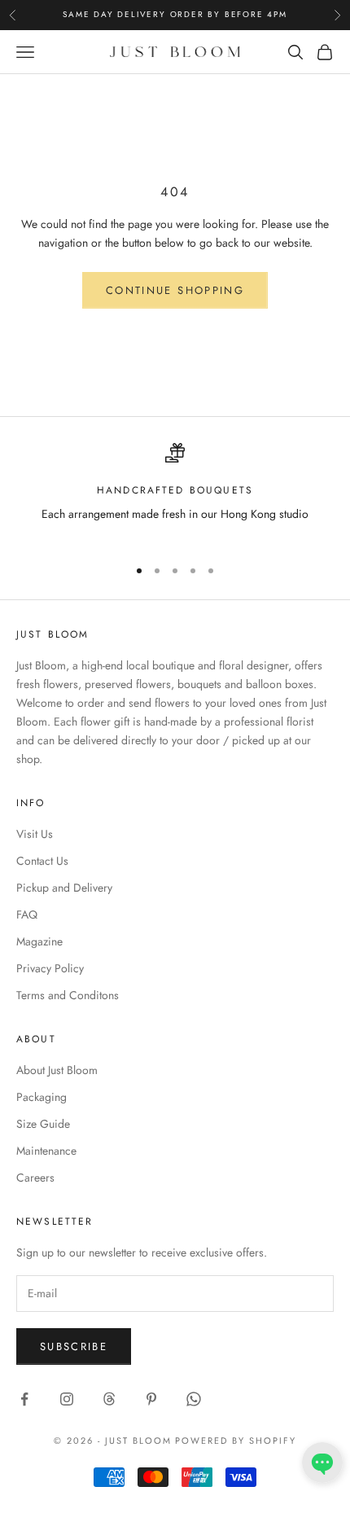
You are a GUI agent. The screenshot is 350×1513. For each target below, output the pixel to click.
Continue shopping (175, 290)
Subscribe (73, 1346)
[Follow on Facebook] (24, 1399)
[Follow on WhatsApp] (194, 1399)
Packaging (41, 1097)
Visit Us (34, 834)
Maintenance (46, 1150)
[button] (322, 1462)
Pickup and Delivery (64, 887)
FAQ (26, 914)
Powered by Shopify (235, 1440)
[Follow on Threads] (109, 1399)
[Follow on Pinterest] (151, 1399)
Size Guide (43, 1124)
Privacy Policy (50, 968)
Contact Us (42, 861)
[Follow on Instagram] (67, 1399)
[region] (175, 493)
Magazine (39, 941)
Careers (35, 1177)
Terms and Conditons (67, 995)
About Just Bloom (57, 1070)
